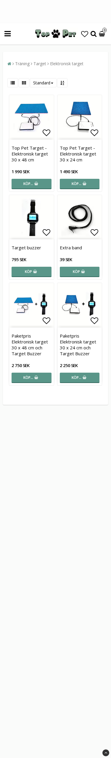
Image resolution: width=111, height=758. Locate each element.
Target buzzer (26, 248)
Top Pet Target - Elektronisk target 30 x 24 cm (78, 154)
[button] (84, 34)
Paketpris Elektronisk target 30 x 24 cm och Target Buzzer (78, 344)
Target (39, 63)
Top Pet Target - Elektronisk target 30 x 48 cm (30, 154)
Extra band (71, 248)
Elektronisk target (66, 63)
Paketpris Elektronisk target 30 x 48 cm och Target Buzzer (30, 344)
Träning (22, 63)
